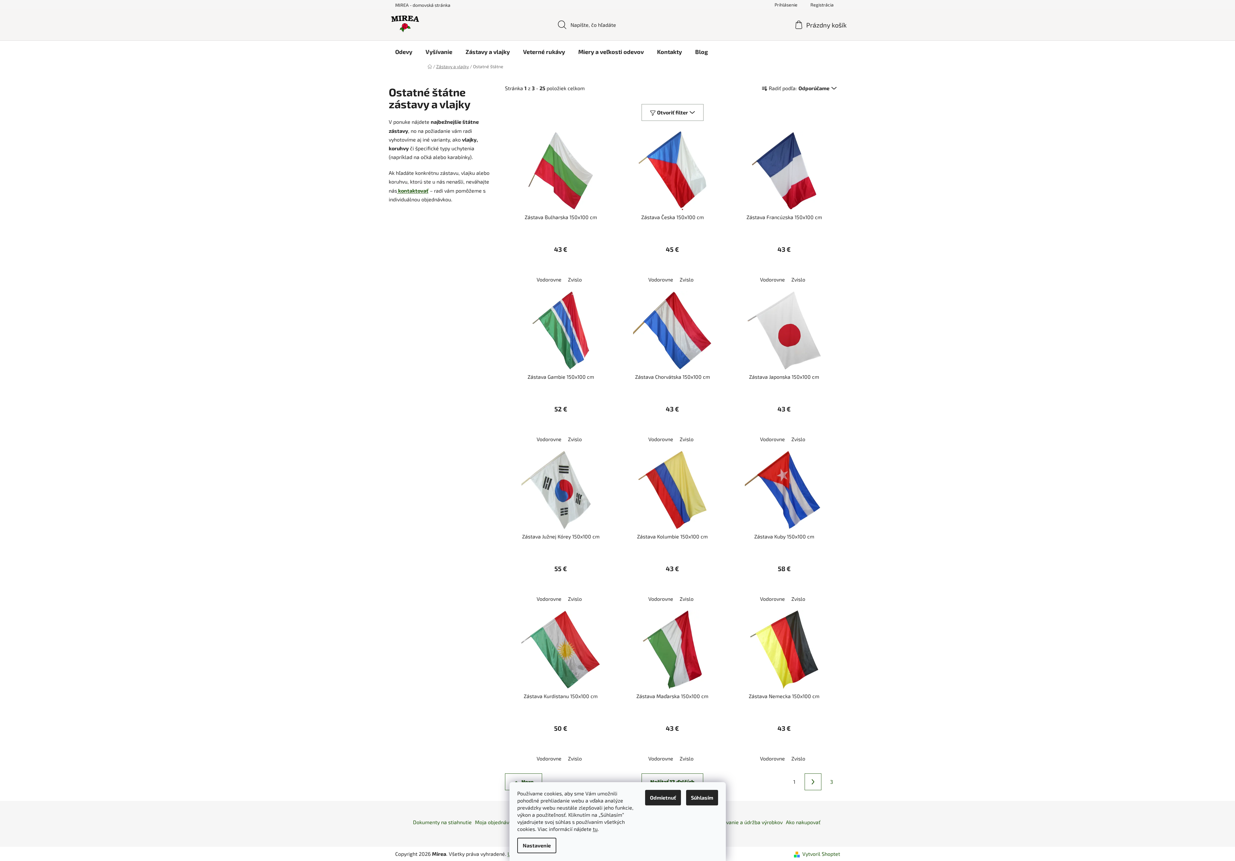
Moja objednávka (495, 822)
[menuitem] (404, 52)
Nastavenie (537, 845)
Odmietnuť (663, 797)
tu (595, 829)
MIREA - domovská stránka (422, 5)
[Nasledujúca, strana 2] (813, 781)
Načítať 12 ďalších (672, 782)
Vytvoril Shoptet (821, 854)
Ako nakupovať (803, 822)
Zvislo (575, 279)
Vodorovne (549, 279)
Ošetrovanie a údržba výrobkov (746, 822)
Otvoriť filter (672, 112)
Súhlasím (702, 797)
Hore (527, 782)
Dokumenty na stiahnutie (442, 822)
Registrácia (822, 4)
